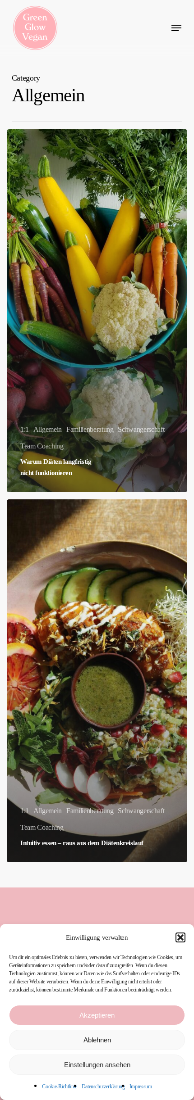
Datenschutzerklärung (103, 1086)
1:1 (24, 429)
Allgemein (47, 429)
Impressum (140, 1086)
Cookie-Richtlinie (59, 1086)
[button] (180, 937)
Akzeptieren (97, 1015)
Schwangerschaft (141, 429)
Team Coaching (42, 446)
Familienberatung (90, 429)
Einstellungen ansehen (97, 1064)
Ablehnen (97, 1040)
